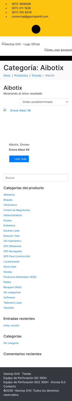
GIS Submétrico (12, 240)
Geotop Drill (11, 373)
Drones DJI (58, 382)
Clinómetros (10, 204)
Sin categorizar (12, 292)
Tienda (26, 373)
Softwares (9, 297)
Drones (7, 220)
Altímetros (9, 194)
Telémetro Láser (12, 302)
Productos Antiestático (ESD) (20, 276)
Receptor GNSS (12, 287)
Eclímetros (9, 225)
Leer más (21, 159)
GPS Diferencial (12, 246)
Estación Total (11, 235)
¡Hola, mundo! (11, 325)
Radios (7, 281)
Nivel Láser (9, 266)
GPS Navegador (12, 251)
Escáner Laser (11, 230)
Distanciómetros (12, 215)
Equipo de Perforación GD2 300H (25, 382)
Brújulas (7, 199)
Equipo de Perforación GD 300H (25, 378)
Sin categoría (11, 343)
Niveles (7, 271)
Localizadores (11, 261)
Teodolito (8, 307)
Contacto (9, 386)
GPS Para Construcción (16, 256)
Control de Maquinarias (16, 210)
